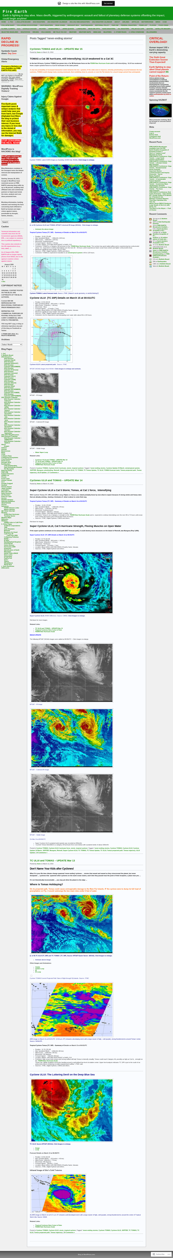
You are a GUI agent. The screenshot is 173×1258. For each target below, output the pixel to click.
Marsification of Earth (11, 550)
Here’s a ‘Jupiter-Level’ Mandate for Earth (157, 154)
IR (36, 970)
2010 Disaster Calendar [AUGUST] (11, 362)
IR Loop (38, 972)
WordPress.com (155, 138)
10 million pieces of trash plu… (160, 238)
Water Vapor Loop (41, 452)
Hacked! (42, 28)
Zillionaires (151, 32)
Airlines (125, 22)
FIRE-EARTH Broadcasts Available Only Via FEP (158, 147)
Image (37, 1148)
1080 (5, 527)
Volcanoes (46, 32)
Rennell (56, 470)
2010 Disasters (39, 22)
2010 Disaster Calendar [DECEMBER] (12, 365)
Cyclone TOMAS (42, 468)
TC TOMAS (79, 470)
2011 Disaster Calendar (57, 22)
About (117, 22)
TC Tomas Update (90, 470)
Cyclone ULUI (54, 468)
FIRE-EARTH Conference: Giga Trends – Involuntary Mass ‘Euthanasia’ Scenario (160, 184)
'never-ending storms (97, 468)
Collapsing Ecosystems (27, 25)
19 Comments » (41, 852)
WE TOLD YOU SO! (60, 32)
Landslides (81, 28)
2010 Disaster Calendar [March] (10, 382)
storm (69, 468)
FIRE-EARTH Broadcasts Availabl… (161, 226)
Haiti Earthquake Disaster (13, 467)
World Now (8, 564)
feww (155, 250)
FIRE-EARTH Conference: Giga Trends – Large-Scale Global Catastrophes (160, 158)
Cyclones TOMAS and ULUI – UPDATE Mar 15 (56, 49)
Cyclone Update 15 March (115, 468)
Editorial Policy (102, 25)
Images (6, 446)
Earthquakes (87, 25)
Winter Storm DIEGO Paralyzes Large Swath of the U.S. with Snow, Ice (160, 205)
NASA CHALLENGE (11, 553)
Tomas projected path (128, 470)
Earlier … (7, 538)
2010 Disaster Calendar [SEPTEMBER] (12, 395)
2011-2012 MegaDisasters (80, 22)
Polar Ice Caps (138, 28)
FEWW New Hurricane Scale (100, 63)
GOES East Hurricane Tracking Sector (11, 515)
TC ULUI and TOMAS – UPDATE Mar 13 (49, 461)
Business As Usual (10, 532)
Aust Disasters (9, 529)
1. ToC (10, 22)
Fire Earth (15, 11)
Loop (37, 1149)
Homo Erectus (9, 545)
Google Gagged (30, 28)
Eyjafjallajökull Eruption (12, 542)
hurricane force (64, 848)
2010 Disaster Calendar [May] (9, 385)
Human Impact (54, 28)
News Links (8, 555)
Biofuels (7, 530)
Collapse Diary (7, 25)
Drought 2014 (73, 25)
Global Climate (8, 28)
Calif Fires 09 (8, 534)
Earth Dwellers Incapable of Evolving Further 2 (159, 150)
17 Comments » (53, 472)
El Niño (6, 540)
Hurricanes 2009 (9, 547)
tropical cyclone (77, 468)
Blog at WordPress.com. (86, 1254)
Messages (7, 551)
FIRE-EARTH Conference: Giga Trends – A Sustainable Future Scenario (160, 179)
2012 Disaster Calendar (102, 22)
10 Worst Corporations (12, 525)
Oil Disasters (123, 28)
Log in (151, 133)
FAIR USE (115, 25)
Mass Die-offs (94, 28)
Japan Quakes (68, 28)
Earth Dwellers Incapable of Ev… (160, 229)
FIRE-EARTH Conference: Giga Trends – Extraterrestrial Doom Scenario (160, 167)
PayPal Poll (8, 558)
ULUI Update (41, 472)
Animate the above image (44, 229)
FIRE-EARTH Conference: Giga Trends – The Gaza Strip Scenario (160, 188)
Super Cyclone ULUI (67, 470)
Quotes (150, 28)
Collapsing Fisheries (11, 537)
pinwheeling (48, 470)
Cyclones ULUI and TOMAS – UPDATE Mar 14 (51, 460)
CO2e (165, 22)
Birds (158, 22)
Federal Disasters (129, 25)
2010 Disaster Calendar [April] (9, 359)
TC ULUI (100, 470)
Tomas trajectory (129, 850)
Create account (154, 131)
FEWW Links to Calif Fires (13, 522)
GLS (18, 28)
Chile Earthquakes (10, 465)
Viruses (35, 32)
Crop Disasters (46, 25)
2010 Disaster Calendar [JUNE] (10, 378)
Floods (153, 25)
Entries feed (153, 135)
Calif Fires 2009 (12, 535)
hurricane (62, 468)
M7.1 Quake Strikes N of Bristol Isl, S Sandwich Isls (160, 196)
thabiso (155, 237)
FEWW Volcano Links (11, 508)
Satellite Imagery (163, 28)
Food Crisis (163, 25)
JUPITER (33, 470)
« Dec (3, 281)
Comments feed (155, 136)
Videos (6, 561)
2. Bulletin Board (23, 22)
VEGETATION (25, 32)
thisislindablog (158, 254)
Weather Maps (85, 32)
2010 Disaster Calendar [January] (11, 372)
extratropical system (75, 252)
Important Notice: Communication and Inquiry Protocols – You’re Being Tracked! (159, 173)
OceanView (8, 556)
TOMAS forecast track (112, 470)
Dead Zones (60, 25)
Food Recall (8, 543)
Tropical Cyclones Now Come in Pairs (48, 463)
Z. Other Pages (120, 32)
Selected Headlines (9, 32)
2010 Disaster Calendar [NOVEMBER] (12, 388)
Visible (37, 967)
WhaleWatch (8, 563)
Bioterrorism (147, 22)
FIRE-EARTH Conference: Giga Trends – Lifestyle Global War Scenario (160, 162)
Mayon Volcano (9, 509)
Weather (72, 32)
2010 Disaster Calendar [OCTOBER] (11, 391)
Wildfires (107, 32)
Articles (135, 22)
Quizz (6, 560)
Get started (108, 3)
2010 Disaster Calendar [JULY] (10, 375)
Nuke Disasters (108, 28)
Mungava (40, 470)
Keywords (7, 548)
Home (3, 22)
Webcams (97, 32)
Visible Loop (39, 968)
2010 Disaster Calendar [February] (11, 369)
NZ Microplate (9, 469)
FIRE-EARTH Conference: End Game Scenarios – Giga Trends (160, 193)
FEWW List (143, 25)
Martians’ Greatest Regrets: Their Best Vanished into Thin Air (159, 200)
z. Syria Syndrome (136, 32)
